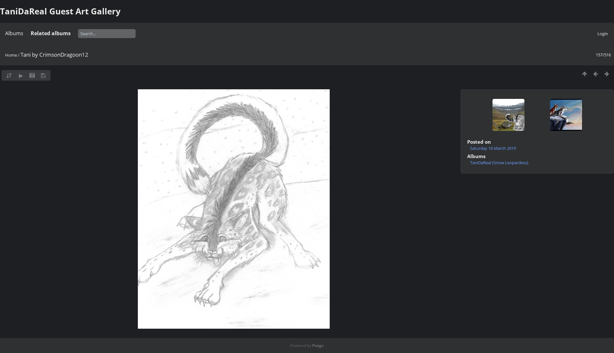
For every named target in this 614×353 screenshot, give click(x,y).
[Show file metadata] (32, 75)
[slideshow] (21, 75)
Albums (14, 33)
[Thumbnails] (584, 73)
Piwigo (318, 345)
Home (11, 55)
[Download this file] (43, 75)
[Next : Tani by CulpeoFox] (606, 73)
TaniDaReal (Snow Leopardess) (499, 162)
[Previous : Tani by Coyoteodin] (595, 73)
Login (602, 33)
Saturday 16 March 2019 (493, 148)
